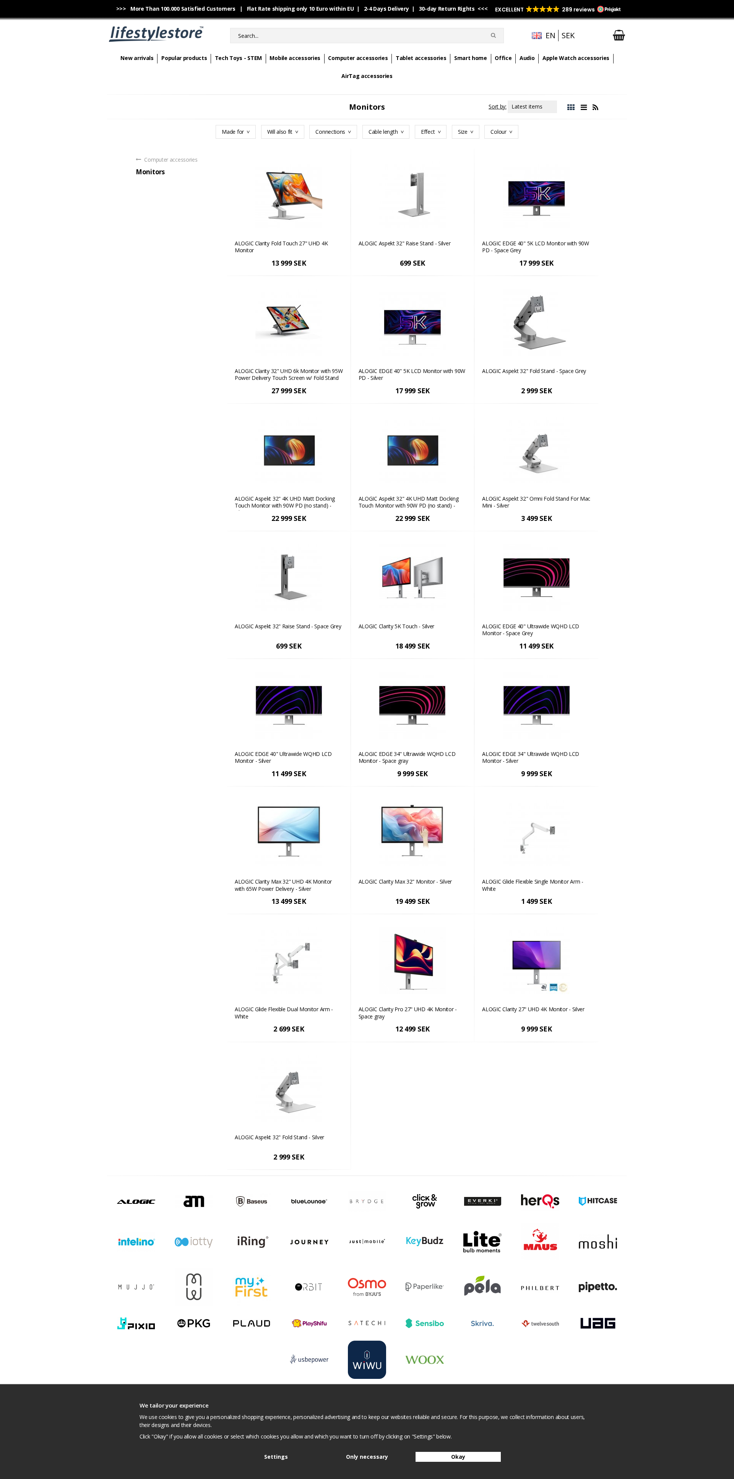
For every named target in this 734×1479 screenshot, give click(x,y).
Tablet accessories (421, 58)
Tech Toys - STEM (238, 58)
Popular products (184, 58)
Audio (527, 58)
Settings (276, 1456)
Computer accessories (358, 58)
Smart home (470, 58)
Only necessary (367, 1456)
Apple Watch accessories (575, 58)
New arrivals (136, 58)
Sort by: (498, 106)
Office (503, 58)
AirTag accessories (367, 75)
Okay (458, 1456)
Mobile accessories (295, 58)
